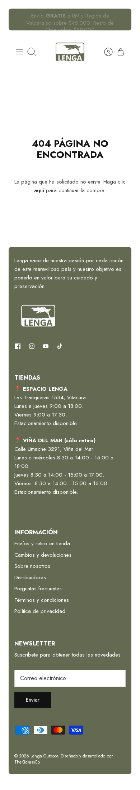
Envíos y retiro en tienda (42, 543)
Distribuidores (30, 577)
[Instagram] (32, 346)
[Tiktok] (60, 346)
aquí (39, 190)
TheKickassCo (27, 762)
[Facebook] (18, 346)
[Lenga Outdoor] (70, 52)
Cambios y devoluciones (42, 555)
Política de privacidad (39, 611)
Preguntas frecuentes (38, 588)
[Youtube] (46, 346)
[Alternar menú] (19, 52)
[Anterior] (18, 19)
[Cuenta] (105, 52)
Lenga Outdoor (44, 756)
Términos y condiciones (41, 600)
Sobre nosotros (32, 566)
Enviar (32, 700)
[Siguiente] (121, 19)
